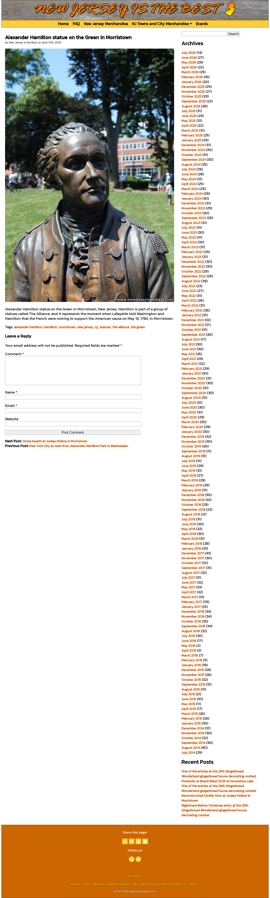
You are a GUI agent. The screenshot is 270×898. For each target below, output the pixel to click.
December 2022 (193, 261)
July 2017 (188, 577)
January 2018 (191, 548)
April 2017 (189, 592)
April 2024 (189, 183)
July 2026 (189, 52)
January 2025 (191, 140)
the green (138, 327)
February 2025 (192, 135)
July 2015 (188, 694)
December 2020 (193, 378)
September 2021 (193, 334)
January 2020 (192, 431)
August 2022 (191, 281)
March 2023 (190, 247)
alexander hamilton (28, 327)
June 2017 (189, 582)
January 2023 (192, 256)
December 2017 (193, 553)
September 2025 (194, 101)
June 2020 (189, 407)
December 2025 (193, 86)
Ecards (202, 24)
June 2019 (189, 465)
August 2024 (191, 164)
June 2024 (189, 174)
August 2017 (191, 572)
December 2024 (193, 144)
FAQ (76, 24)
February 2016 (192, 660)
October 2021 (191, 329)
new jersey (85, 327)
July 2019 (188, 460)
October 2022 (192, 271)
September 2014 (193, 742)
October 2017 (191, 562)
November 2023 (193, 208)
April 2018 (189, 533)
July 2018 (188, 519)
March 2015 (190, 713)
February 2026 (192, 76)
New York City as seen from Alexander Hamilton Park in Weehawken (78, 445)
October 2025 (192, 96)
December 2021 (193, 320)
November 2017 (193, 558)
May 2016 (188, 645)
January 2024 (192, 198)
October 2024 (192, 154)
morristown (67, 327)
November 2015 (193, 674)
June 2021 (189, 349)
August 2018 (191, 514)
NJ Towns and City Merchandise (161, 24)
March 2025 (190, 130)
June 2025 (189, 115)
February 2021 (192, 368)
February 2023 (192, 251)
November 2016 (193, 616)
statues (105, 327)
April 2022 (189, 300)
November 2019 (193, 441)
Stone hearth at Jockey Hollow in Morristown (54, 441)
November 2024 (193, 149)
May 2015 (188, 703)
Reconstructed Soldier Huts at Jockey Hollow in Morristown (216, 798)
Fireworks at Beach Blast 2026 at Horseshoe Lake (217, 781)
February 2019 (192, 485)
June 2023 (189, 232)
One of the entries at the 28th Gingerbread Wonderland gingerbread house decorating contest (219, 788)
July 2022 (188, 286)
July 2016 (188, 635)
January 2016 (191, 665)
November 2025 (193, 91)
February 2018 (192, 543)
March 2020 (190, 421)
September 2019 (193, 451)
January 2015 (191, 723)
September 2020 (194, 392)
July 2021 (188, 344)
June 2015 (189, 699)
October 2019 (191, 446)
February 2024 (192, 193)
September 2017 (193, 567)
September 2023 (194, 217)
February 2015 (192, 718)
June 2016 (189, 640)
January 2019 (191, 490)
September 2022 (194, 276)
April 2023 (189, 242)
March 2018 (190, 538)
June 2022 (189, 290)
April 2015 (189, 708)
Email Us (135, 876)
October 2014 (191, 737)
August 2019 (191, 455)
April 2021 (189, 358)
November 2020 (193, 383)
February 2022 (192, 310)
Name (11, 392)
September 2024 (194, 159)
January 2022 (191, 315)
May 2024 (189, 179)
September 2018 (193, 509)
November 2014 (193, 733)
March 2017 (190, 597)
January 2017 (191, 606)
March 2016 (190, 655)
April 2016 (189, 650)
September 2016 (193, 626)
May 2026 (189, 62)
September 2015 (193, 684)
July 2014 (188, 752)
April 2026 (189, 67)
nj (96, 327)
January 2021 (191, 373)
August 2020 (191, 397)
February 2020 (192, 426)
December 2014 (193, 728)
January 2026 (192, 81)
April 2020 (189, 417)
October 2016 (191, 621)
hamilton (50, 327)
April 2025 (189, 125)
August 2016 (191, 631)
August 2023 (191, 222)
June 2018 (189, 524)
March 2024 (190, 188)
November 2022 (193, 266)
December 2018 (193, 494)
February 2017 (192, 601)
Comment (14, 354)
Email (11, 405)
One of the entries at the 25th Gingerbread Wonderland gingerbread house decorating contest (219, 774)
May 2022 (189, 295)
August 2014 (191, 747)
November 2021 (193, 324)
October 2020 (192, 387)
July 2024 (189, 169)
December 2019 (193, 436)
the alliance (120, 327)
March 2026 (190, 72)
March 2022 (190, 305)
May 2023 (189, 237)
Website (11, 419)
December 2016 (193, 611)
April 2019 (189, 475)
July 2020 (189, 402)
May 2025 (189, 120)
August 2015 (191, 689)
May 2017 (188, 587)
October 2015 (191, 679)
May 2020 (189, 412)
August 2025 (191, 106)
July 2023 (189, 227)
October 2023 (192, 213)
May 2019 (188, 470)
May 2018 (188, 528)
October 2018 (191, 504)
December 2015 (193, 669)
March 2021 (190, 363)
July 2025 (188, 110)
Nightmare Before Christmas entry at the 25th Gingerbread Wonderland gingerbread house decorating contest (215, 810)
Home (63, 24)
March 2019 (190, 480)
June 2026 (189, 57)
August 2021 (191, 339)
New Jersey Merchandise (106, 24)
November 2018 (193, 499)
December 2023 (193, 203)
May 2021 (188, 354)
